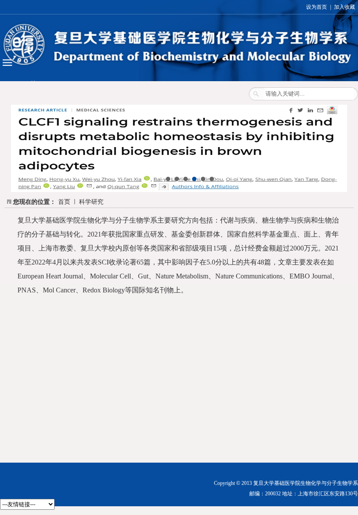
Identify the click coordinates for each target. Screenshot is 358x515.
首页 (64, 202)
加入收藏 (344, 7)
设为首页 (316, 7)
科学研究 (91, 202)
